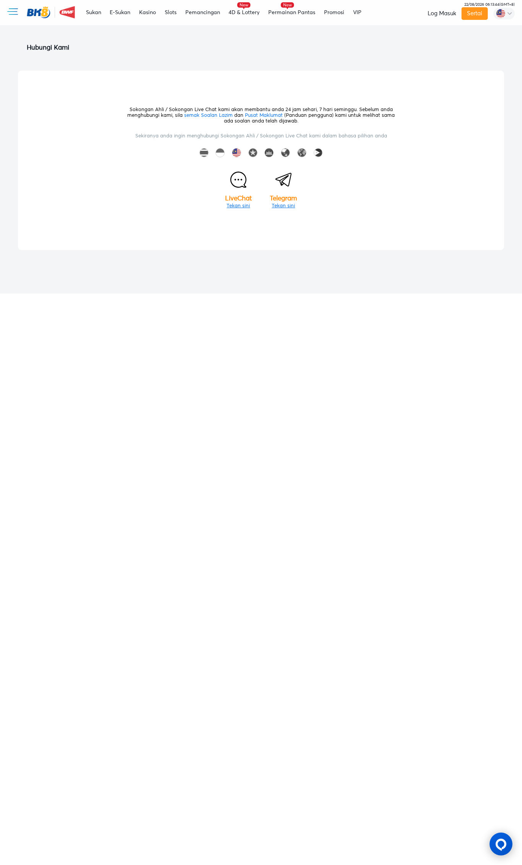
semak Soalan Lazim (208, 115)
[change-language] (504, 13)
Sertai (474, 13)
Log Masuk (442, 13)
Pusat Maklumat (264, 115)
